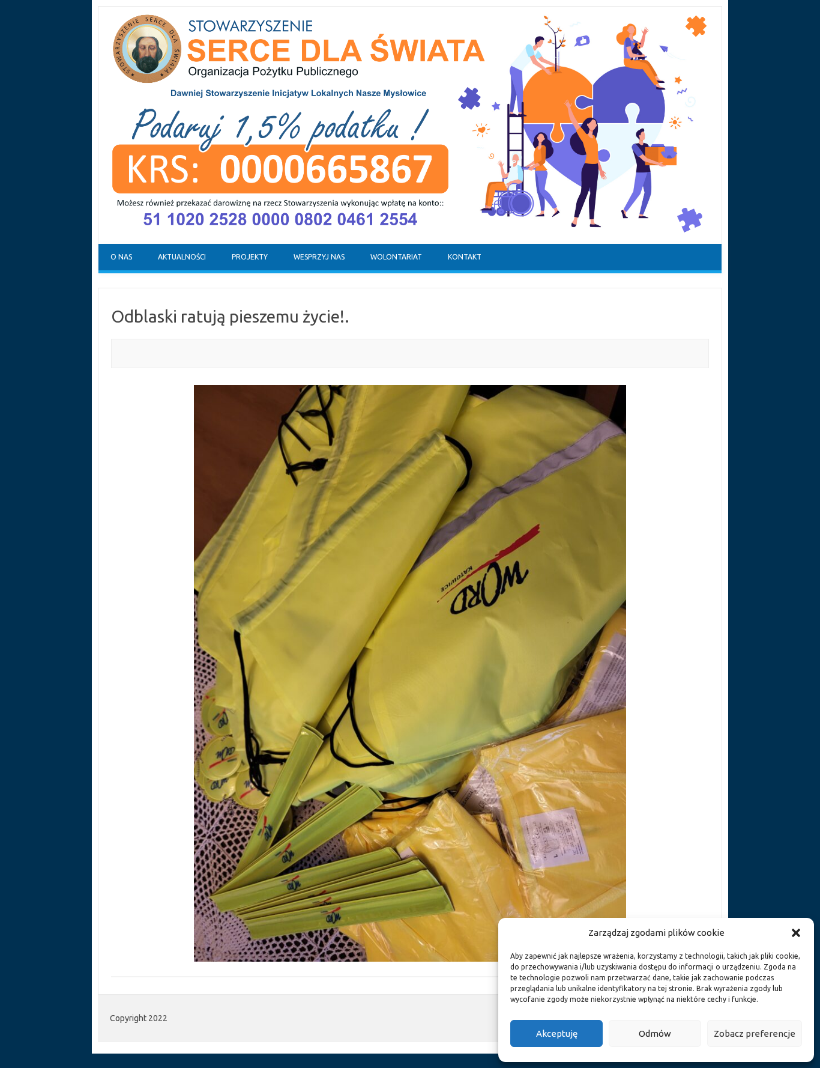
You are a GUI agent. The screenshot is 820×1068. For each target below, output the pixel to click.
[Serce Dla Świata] (410, 241)
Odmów (655, 1033)
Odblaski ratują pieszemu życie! (228, 316)
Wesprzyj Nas (319, 257)
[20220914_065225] (410, 673)
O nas (121, 257)
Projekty (250, 257)
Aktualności (182, 257)
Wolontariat (396, 257)
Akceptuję (556, 1033)
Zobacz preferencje (754, 1033)
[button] (796, 933)
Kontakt (464, 257)
